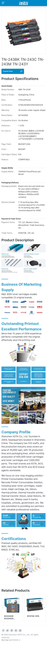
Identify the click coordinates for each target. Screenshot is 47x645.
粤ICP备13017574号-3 (10, 640)
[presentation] (2, 607)
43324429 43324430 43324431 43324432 (8, 619)
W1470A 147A (33, 616)
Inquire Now (8, 71)
